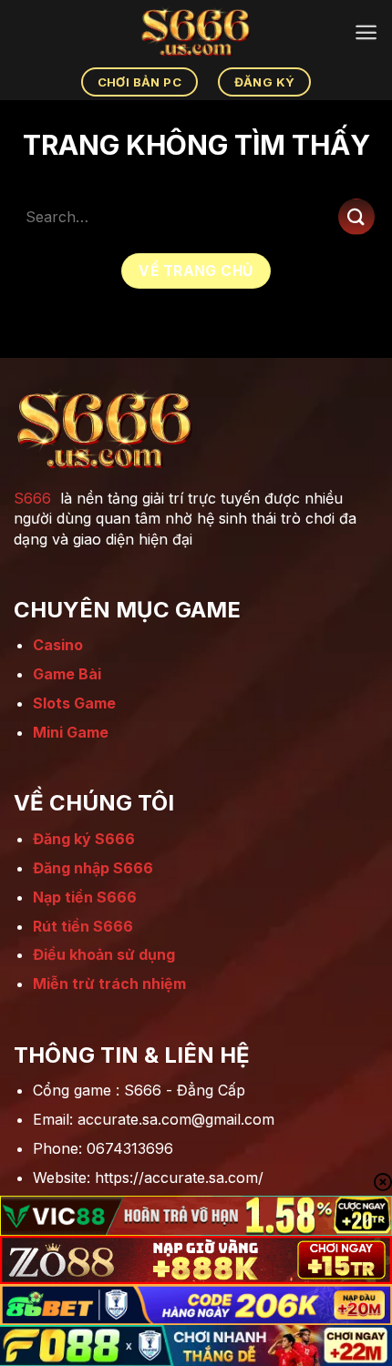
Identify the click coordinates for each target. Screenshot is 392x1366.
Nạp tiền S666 (85, 897)
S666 (32, 498)
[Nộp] (356, 216)
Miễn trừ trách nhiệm (109, 983)
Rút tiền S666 (83, 926)
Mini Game (70, 732)
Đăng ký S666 (84, 839)
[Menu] (366, 32)
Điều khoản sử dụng (104, 954)
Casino (58, 645)
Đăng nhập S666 (93, 868)
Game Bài (67, 674)
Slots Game (74, 703)
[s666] (196, 32)
